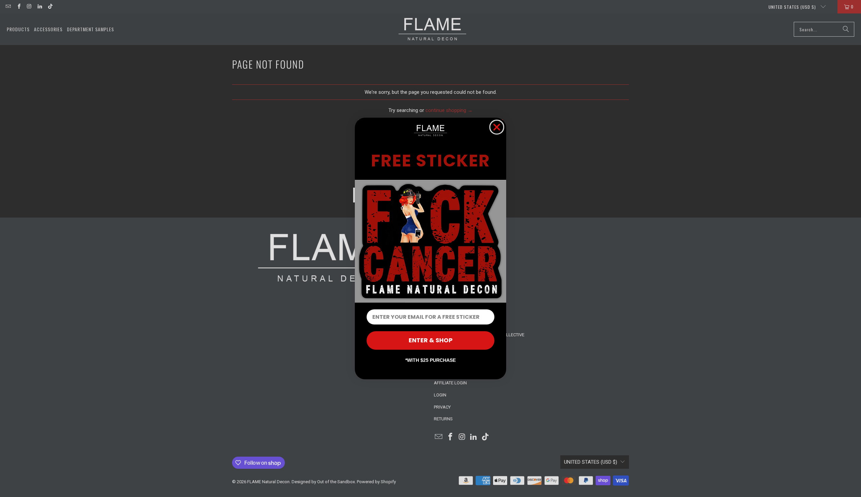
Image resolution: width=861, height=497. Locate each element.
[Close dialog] (496, 127)
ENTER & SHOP (431, 340)
